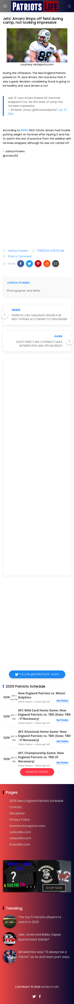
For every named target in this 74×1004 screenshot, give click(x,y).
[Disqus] (37, 416)
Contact (15, 807)
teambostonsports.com (27, 826)
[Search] (69, 6)
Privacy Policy (19, 819)
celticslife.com (20, 832)
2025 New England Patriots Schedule (36, 801)
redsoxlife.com (20, 838)
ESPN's (25, 130)
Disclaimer (17, 813)
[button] (20, 263)
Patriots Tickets (37, 772)
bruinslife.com (19, 844)
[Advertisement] (37, 204)
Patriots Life (50, 987)
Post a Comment (20, 256)
